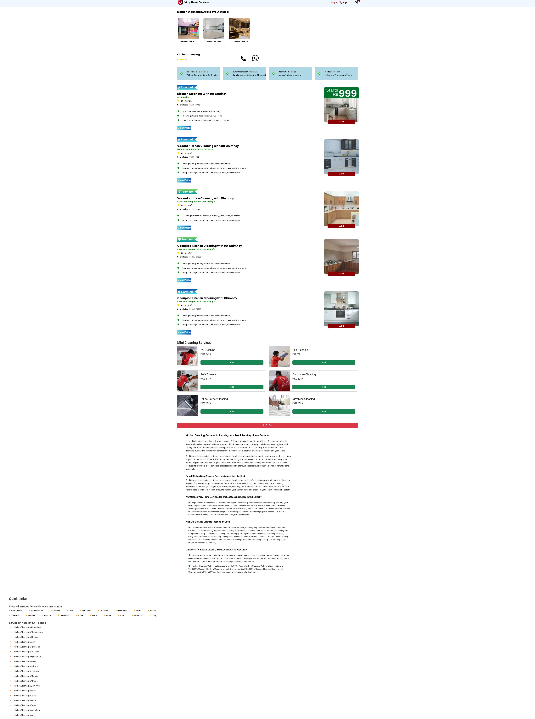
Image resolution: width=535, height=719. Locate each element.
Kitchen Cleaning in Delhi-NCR (27, 686)
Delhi (71, 611)
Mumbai (31, 615)
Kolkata (153, 611)
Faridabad (86, 611)
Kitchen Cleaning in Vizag (25, 715)
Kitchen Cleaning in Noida (25, 691)
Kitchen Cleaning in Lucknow (26, 671)
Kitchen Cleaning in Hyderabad (27, 656)
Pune (108, 615)
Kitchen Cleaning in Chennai (26, 637)
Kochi (138, 611)
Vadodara (138, 615)
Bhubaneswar (37, 611)
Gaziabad (104, 611)
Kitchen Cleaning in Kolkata (26, 666)
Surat (122, 615)
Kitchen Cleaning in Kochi (25, 661)
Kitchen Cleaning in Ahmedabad (28, 627)
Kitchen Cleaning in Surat (25, 705)
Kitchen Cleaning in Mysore (26, 681)
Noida (80, 615)
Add (232, 362)
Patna (94, 615)
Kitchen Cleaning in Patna (25, 695)
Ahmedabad (16, 611)
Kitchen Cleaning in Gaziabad (26, 652)
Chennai (56, 611)
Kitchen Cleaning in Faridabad (27, 647)
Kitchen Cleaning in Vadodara (27, 710)
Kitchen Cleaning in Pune (25, 700)
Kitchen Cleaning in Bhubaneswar (28, 632)
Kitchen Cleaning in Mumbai (26, 676)
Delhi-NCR (64, 615)
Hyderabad (122, 611)
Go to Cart (267, 425)
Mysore (47, 615)
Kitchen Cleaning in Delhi (24, 642)
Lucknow (15, 615)
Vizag (153, 615)
